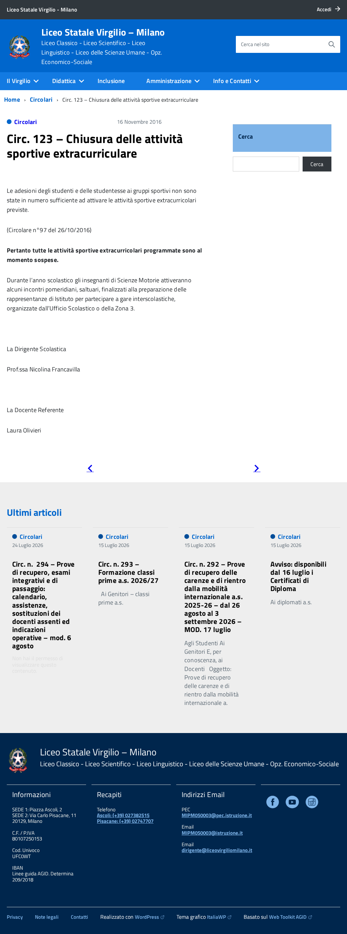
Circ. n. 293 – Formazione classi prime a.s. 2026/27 (128, 572)
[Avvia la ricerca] (331, 44)
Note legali (47, 917)
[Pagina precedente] (90, 469)
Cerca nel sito (255, 44)
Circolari (41, 99)
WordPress (147, 917)
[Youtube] (292, 803)
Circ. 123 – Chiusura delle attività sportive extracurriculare (95, 145)
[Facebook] (272, 803)
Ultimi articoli (34, 512)
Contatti (79, 917)
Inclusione (111, 80)
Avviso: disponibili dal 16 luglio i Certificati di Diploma (298, 576)
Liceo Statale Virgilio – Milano (103, 46)
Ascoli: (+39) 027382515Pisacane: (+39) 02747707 (125, 818)
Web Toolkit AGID (288, 917)
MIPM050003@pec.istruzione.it (217, 815)
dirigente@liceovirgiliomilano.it (217, 850)
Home (12, 99)
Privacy (15, 917)
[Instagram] (312, 803)
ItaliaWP (216, 917)
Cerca (245, 137)
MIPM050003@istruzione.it (212, 833)
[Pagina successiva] (256, 469)
